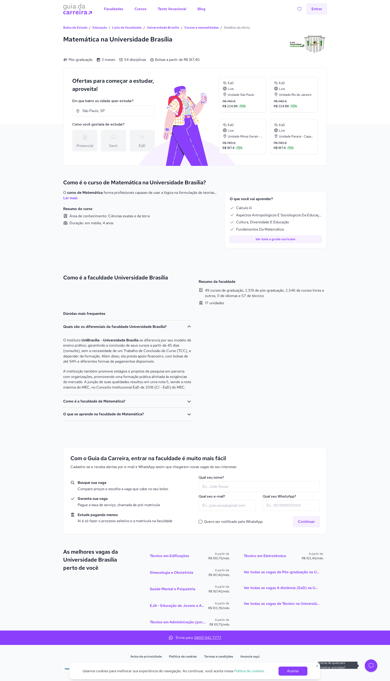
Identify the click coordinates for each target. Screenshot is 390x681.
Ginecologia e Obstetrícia (171, 572)
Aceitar (293, 671)
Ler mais (70, 198)
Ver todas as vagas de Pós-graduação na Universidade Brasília (282, 572)
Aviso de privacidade (146, 656)
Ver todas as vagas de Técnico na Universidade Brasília (282, 603)
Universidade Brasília (163, 27)
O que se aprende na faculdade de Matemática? (103, 414)
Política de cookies (183, 656)
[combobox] (113, 110)
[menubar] (154, 9)
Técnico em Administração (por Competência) (178, 622)
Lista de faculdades (127, 27)
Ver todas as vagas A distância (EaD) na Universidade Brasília (282, 587)
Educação (100, 27)
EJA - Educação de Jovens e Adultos (177, 605)
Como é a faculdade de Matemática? (94, 401)
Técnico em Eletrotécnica (265, 555)
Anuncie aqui (250, 656)
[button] (371, 665)
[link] (243, 94)
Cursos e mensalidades (201, 27)
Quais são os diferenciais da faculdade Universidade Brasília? (115, 326)
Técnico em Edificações (169, 555)
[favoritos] (299, 9)
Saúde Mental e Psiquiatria (172, 589)
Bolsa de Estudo (75, 27)
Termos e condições (218, 656)
